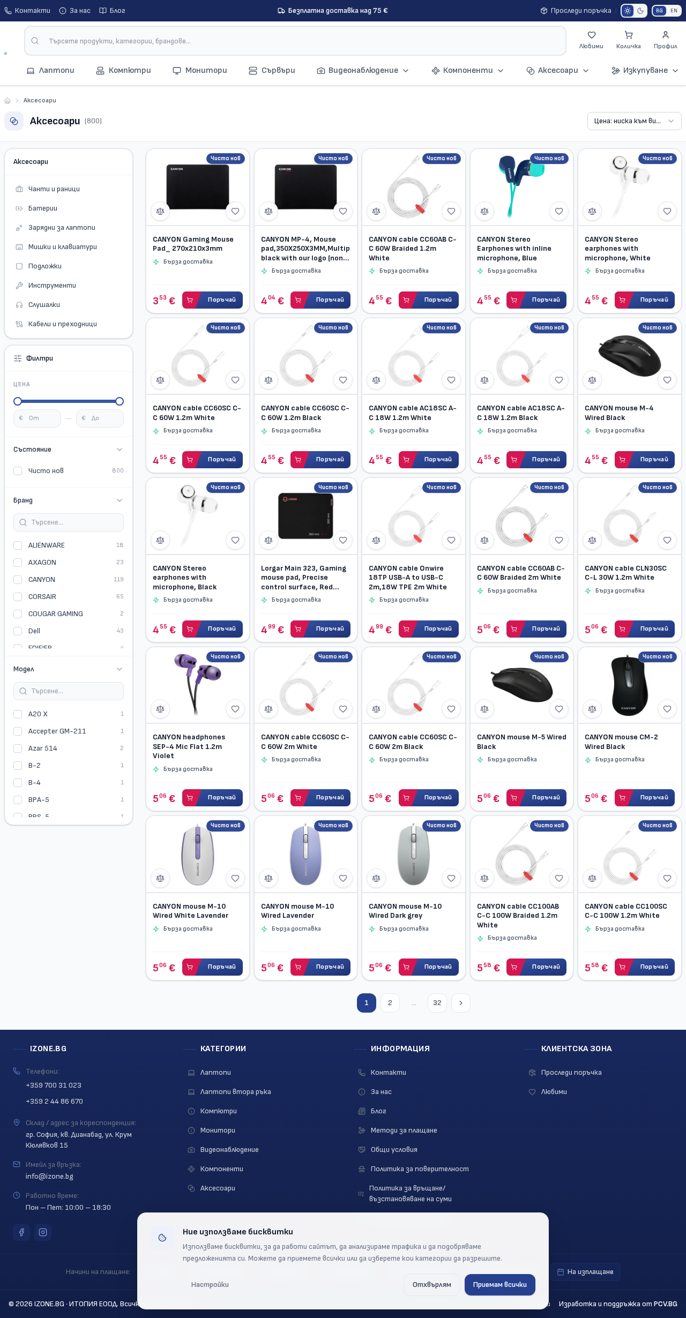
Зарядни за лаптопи (61, 227)
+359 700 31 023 (53, 1085)
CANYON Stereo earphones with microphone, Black (185, 577)
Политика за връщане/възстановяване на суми (410, 1193)
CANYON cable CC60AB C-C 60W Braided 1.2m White (413, 249)
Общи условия (394, 1149)
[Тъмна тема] (640, 11)
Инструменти (52, 285)
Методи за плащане (404, 1130)
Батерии (42, 208)
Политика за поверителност (420, 1168)
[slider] (17, 401)
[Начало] (7, 101)
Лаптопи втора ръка (235, 1091)
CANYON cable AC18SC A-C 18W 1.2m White (413, 412)
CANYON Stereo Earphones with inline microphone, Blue (514, 249)
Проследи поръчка (581, 10)
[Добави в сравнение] (160, 211)
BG (659, 11)
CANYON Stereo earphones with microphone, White (618, 249)
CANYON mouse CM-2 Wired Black (621, 741)
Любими (554, 1091)
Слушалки (44, 304)
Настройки (210, 1284)
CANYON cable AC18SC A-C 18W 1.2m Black (521, 412)
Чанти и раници (54, 188)
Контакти (32, 10)
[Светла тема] (627, 11)
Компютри (218, 1110)
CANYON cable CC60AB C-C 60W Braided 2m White (521, 573)
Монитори (217, 1130)
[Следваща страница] (461, 1003)
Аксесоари (558, 70)
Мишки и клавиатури (62, 246)
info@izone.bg (49, 1176)
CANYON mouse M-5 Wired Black (521, 741)
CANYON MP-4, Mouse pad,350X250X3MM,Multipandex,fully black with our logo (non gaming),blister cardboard (306, 249)
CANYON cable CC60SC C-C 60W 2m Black (413, 741)
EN (673, 11)
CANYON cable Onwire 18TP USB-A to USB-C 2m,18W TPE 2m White (408, 577)
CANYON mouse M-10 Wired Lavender (297, 911)
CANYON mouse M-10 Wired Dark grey (405, 911)
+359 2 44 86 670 (54, 1101)
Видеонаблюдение (363, 70)
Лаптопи (215, 1072)
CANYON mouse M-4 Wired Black (619, 412)
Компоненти (468, 70)
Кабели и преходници (62, 323)
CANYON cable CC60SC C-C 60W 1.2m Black (305, 412)
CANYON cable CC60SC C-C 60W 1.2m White (197, 412)
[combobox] (295, 41)
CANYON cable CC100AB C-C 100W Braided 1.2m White (518, 916)
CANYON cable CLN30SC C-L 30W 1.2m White (626, 573)
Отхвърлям (432, 1284)
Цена (21, 384)
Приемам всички (500, 1284)
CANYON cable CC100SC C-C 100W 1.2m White (626, 911)
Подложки (45, 266)
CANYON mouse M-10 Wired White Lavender (190, 911)
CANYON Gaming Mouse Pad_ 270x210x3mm (193, 244)
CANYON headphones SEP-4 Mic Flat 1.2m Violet (189, 746)
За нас (80, 10)
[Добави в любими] (235, 211)
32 (437, 1002)
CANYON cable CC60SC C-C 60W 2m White (305, 741)
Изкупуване (645, 70)
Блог (117, 10)
